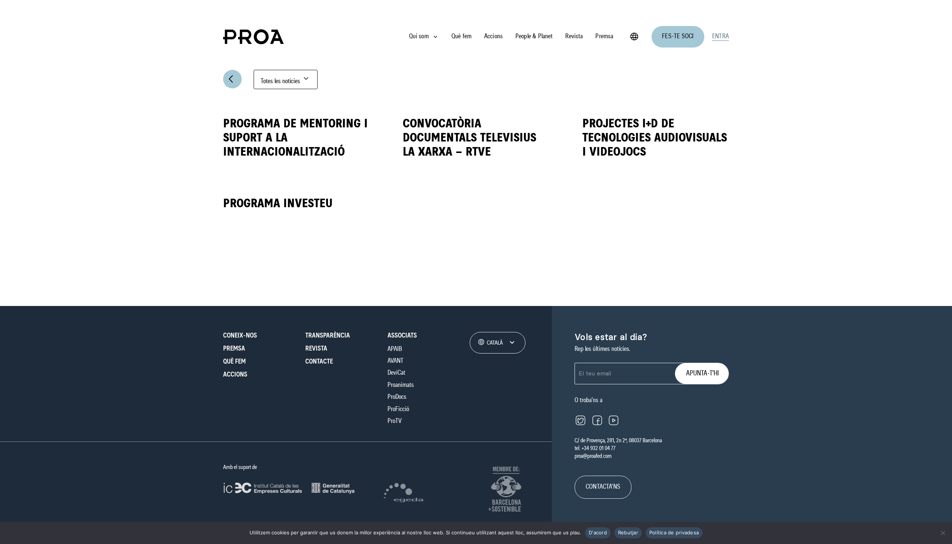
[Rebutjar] (942, 533)
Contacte (319, 361)
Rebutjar (628, 532)
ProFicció (398, 409)
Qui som (419, 36)
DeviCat (396, 372)
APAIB (394, 349)
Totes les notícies (286, 79)
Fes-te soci (678, 36)
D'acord (598, 532)
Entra (720, 36)
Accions (493, 36)
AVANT (395, 361)
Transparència (327, 335)
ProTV (394, 421)
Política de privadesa (674, 532)
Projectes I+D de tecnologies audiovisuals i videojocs (654, 138)
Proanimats (400, 385)
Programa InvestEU (277, 203)
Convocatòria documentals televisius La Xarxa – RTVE (469, 138)
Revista (574, 36)
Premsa (604, 36)
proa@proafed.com (593, 456)
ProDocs (396, 397)
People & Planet (534, 36)
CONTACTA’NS (603, 486)
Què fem (461, 36)
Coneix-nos (240, 335)
